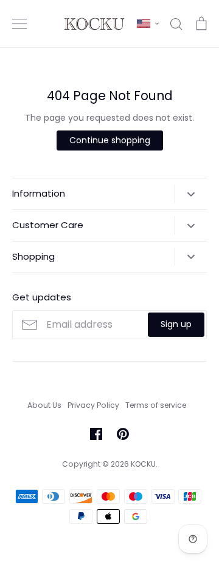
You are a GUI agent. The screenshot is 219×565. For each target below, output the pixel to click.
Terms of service (155, 405)
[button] (148, 23)
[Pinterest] (122, 434)
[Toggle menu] (19, 23)
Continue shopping (109, 140)
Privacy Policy (93, 405)
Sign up (176, 324)
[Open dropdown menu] (191, 193)
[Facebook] (96, 434)
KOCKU (143, 464)
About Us (44, 405)
